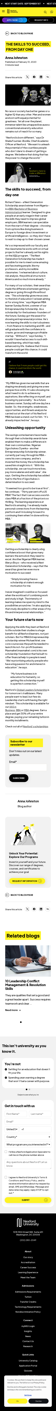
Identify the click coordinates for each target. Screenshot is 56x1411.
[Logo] (12, 12)
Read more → (13, 1009)
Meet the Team (28, 1277)
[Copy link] (47, 77)
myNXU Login (28, 1326)
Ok (17, 1401)
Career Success (28, 1267)
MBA (15, 255)
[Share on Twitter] (27, 78)
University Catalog (28, 1360)
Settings (28, 1395)
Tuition (28, 1296)
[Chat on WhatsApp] (51, 12)
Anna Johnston (16, 58)
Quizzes (28, 1370)
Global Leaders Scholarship (32, 689)
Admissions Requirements (28, 1291)
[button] (3, 12)
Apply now (12, 20)
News (28, 1336)
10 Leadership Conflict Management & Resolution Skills (25, 985)
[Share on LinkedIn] (40, 78)
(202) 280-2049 (28, 1240)
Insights (28, 1331)
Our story (28, 1257)
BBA (18, 710)
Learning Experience (28, 1272)
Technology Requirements (28, 1306)
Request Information (24, 881)
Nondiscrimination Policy (28, 1311)
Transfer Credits (28, 1301)
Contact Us (28, 1341)
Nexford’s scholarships (35, 726)
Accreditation (28, 1262)
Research (28, 1346)
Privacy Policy (39, 1383)
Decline (39, 1401)
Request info (41, 20)
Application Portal (28, 1365)
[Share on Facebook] (34, 78)
